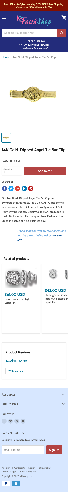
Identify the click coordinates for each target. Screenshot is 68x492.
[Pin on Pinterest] (30, 188)
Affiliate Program (28, 471)
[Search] (61, 33)
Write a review (15, 370)
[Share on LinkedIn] (24, 188)
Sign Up (54, 450)
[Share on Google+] (17, 188)
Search (31, 467)
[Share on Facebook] (4, 188)
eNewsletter (44, 467)
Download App (9, 471)
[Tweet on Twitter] (11, 188)
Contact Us (19, 467)
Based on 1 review (16, 360)
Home (5, 57)
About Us (6, 467)
